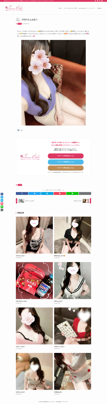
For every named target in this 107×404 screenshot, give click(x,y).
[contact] (102, 1)
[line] (97, 1)
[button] (22, 193)
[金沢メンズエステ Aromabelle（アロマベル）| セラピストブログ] (14, 8)
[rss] (100, 1)
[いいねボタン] (18, 130)
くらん (19, 23)
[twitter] (95, 1)
